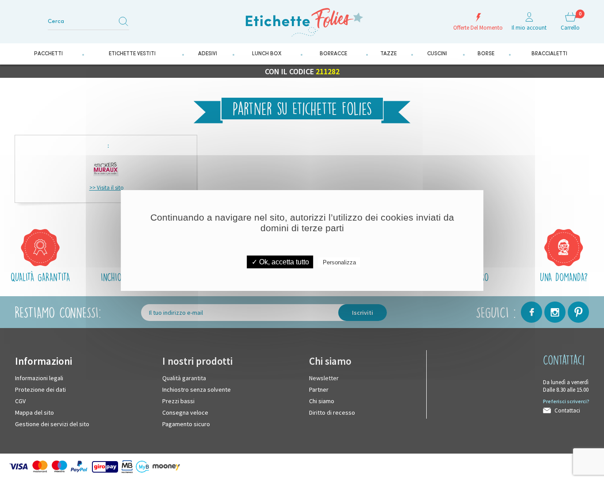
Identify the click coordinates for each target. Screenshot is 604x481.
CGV (20, 398)
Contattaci (567, 408)
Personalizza (339, 262)
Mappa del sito (34, 410)
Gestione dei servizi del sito (52, 421)
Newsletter (324, 375)
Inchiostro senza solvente (196, 387)
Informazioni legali (39, 375)
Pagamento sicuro (186, 421)
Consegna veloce (185, 410)
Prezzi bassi (178, 398)
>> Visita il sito (106, 185)
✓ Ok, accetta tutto (280, 262)
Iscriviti (362, 310)
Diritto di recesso (332, 410)
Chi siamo (321, 398)
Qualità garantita (184, 375)
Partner (319, 387)
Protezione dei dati (40, 387)
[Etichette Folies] (302, 22)
